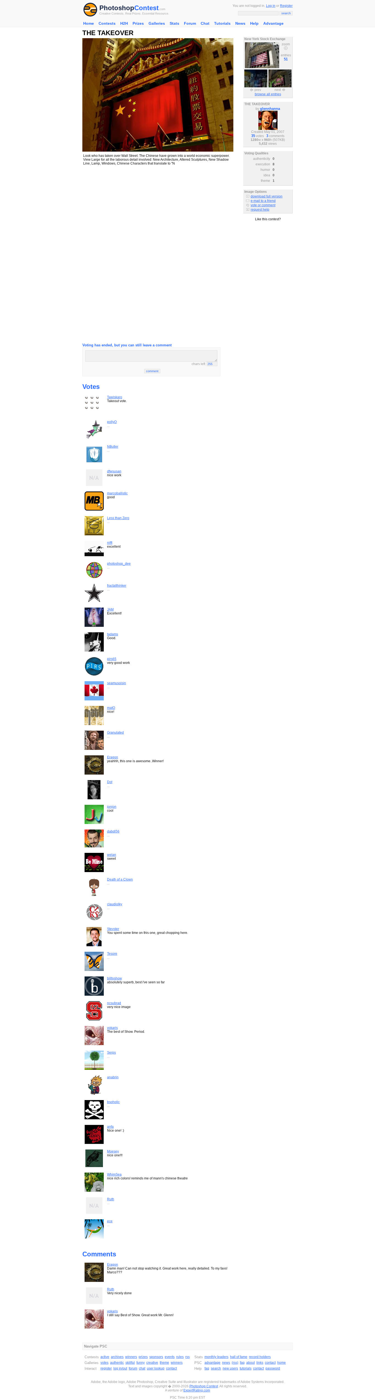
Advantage (273, 23)
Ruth (110, 1199)
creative (152, 1363)
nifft (109, 543)
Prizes (138, 23)
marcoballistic (117, 493)
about (250, 1363)
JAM (110, 609)
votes (104, 1363)
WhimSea (114, 1174)
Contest (146, 8)
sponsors (156, 1357)
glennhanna (270, 109)
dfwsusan (114, 471)
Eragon (112, 757)
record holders (260, 1357)
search (216, 1368)
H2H (124, 23)
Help (254, 23)
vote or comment (263, 205)
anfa (110, 1127)
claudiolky (114, 904)
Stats (174, 23)
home (281, 1363)
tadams (112, 634)
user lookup (155, 1368)
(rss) (235, 1363)
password (272, 1368)
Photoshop (116, 8)
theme (164, 1363)
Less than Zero (118, 518)
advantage (212, 1363)
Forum (190, 23)
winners (131, 1357)
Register (286, 6)
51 (286, 59)
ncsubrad (114, 1003)
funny (140, 1363)
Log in (270, 6)
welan (111, 855)
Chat (205, 23)
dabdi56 (113, 831)
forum (133, 1368)
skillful (130, 1363)
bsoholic (113, 1102)
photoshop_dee (119, 564)
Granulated (115, 732)
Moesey (113, 1151)
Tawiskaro (114, 397)
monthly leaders (216, 1357)
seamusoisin (116, 683)
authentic (117, 1363)
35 (253, 136)
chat (142, 1368)
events (170, 1357)
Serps (111, 1052)
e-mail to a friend (263, 201)
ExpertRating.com (196, 1390)
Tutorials (222, 23)
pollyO (112, 422)
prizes (143, 1357)
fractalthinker (116, 586)
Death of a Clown (120, 879)
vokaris (112, 1028)
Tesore (112, 954)
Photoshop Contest (203, 1386)
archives (117, 1357)
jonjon (111, 807)
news (226, 1363)
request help (260, 209)
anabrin (113, 1077)
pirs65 (111, 659)
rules (180, 1357)
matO (111, 708)
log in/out (120, 1368)
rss (187, 1357)
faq (242, 1363)
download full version (266, 196)
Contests (107, 23)
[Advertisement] (157, 208)
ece (110, 1221)
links (259, 1363)
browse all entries (268, 94)
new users (230, 1368)
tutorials (245, 1368)
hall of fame (238, 1357)
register (106, 1368)
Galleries (157, 23)
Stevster (113, 929)
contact (171, 1368)
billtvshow (114, 978)
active (104, 1357)
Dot (109, 782)
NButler (112, 447)
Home (88, 23)
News (240, 23)
